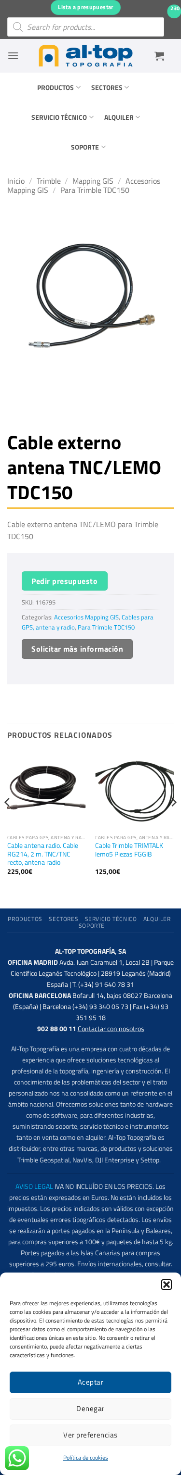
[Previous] (8, 821)
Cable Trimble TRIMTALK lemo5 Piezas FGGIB (129, 850)
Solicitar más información (77, 649)
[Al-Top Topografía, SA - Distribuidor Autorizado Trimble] (86, 56)
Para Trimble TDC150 (94, 190)
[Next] (173, 821)
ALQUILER (119, 117)
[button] (166, 1284)
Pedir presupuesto (64, 581)
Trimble (49, 181)
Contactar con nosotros (111, 1028)
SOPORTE (85, 147)
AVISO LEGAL (34, 1186)
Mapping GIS (92, 181)
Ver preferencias (90, 1434)
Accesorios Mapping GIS (86, 617)
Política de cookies (85, 1457)
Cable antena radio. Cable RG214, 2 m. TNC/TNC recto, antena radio (42, 854)
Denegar (90, 1408)
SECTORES (107, 87)
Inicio (16, 181)
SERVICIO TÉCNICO (59, 117)
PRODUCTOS (55, 87)
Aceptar (90, 1381)
